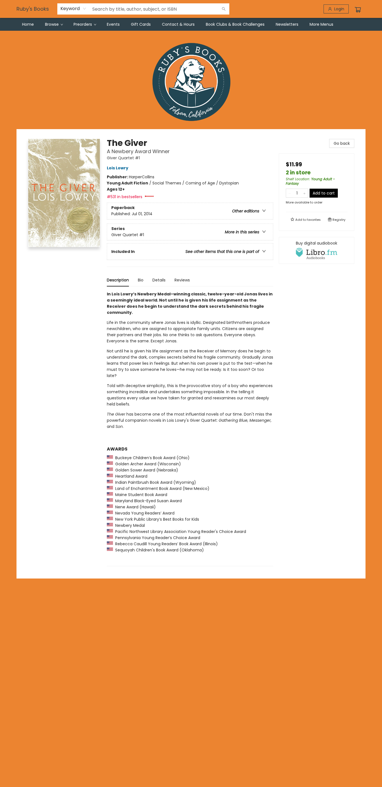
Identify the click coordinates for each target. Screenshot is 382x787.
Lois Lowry (117, 168)
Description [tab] (118, 280)
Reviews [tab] (182, 280)
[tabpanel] (190, 428)
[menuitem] (27, 24)
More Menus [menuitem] (321, 24)
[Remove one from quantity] (289, 193)
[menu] (191, 24)
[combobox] (73, 8)
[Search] (223, 9)
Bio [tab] (140, 280)
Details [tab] (159, 280)
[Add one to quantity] (304, 193)
